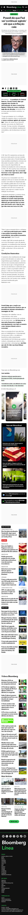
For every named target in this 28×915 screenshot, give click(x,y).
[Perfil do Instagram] (14, 836)
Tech (2, 884)
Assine (2, 897)
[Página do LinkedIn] (17, 836)
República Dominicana (6, 874)
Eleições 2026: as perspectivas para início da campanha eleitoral (9, 682)
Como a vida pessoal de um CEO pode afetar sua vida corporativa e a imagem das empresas (9, 582)
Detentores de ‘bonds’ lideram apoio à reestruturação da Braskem (13, 444)
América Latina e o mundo (7, 856)
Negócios (3, 880)
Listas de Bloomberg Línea (7, 883)
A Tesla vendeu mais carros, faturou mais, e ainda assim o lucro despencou (8, 706)
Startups (3, 885)
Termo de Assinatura (5, 899)
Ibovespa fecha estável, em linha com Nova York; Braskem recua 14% (9, 613)
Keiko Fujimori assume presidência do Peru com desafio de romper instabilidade (9, 698)
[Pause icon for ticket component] (2, 10)
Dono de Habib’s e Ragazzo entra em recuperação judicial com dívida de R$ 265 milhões (14, 465)
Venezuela (3, 862)
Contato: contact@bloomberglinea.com (10, 908)
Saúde (2, 890)
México (3, 858)
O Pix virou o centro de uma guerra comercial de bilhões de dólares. (9, 714)
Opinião (3, 889)
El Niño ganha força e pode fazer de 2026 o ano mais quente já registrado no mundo (9, 753)
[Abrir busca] (23, 7)
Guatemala (3, 873)
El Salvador (3, 872)
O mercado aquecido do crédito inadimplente (9, 642)
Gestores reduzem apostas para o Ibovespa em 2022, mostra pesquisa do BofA (12, 378)
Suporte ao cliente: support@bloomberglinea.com (12, 910)
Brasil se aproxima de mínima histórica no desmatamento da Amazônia (8, 762)
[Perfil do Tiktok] (21, 836)
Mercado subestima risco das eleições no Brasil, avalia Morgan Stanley (9, 636)
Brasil (2, 857)
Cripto (2, 892)
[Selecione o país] (4, 7)
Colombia (3, 861)
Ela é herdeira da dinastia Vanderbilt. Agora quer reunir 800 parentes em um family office (9, 534)
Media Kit (3, 901)
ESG (2, 887)
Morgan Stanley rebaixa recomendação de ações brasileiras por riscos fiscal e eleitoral (9, 620)
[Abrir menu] (2, 7)
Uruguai (3, 869)
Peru (2, 865)
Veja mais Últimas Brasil (14, 425)
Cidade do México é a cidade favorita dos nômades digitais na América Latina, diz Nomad (20, 812)
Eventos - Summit (5, 907)
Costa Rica (3, 870)
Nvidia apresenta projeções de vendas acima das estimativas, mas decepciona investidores (13, 486)
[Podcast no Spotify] (25, 836)
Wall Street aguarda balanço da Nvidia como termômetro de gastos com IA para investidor (9, 629)
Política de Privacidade (6, 900)
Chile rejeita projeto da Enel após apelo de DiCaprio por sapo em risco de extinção (8, 728)
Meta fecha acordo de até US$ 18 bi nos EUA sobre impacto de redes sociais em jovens (9, 601)
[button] (3, 88)
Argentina (3, 860)
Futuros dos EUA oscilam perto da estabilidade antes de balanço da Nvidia (9, 649)
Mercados (14, 14)
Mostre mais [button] (14, 821)
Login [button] (26, 7)
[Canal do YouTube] (10, 836)
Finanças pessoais (5, 888)
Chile (2, 864)
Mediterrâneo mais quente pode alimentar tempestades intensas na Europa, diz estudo (9, 745)
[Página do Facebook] (3, 836)
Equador (3, 866)
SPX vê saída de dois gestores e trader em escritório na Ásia (8, 591)
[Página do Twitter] (7, 836)
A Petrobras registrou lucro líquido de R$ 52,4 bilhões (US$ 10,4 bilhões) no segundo (9, 689)
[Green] (14, 720)
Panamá (3, 868)
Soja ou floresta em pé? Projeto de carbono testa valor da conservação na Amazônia (9, 737)
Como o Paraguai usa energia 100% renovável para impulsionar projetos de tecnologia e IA (9, 770)
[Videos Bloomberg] (14, 676)
